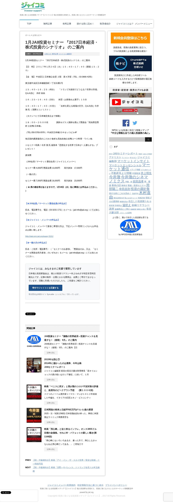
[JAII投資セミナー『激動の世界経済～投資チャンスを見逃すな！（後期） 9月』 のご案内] (34, 348)
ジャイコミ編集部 (65, 54)
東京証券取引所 (119, 198)
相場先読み (124, 201)
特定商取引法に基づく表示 (90, 485)
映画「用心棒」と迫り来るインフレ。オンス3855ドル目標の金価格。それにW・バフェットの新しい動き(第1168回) (70, 433)
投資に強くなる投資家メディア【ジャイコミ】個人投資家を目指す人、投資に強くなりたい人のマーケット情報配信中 (86, 489)
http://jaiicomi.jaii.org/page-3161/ (39, 236)
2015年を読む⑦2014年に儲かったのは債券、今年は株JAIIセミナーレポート (62, 363)
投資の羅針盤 (140, 189)
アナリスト (115, 157)
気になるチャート (130, 198)
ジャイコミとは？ (125, 24)
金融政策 (133, 209)
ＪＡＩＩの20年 (125, 213)
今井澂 (114, 177)
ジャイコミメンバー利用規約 (61, 485)
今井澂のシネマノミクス (128, 179)
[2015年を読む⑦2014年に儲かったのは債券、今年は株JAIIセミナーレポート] (34, 371)
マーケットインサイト (133, 161)
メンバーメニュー (143, 24)
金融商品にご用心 (122, 209)
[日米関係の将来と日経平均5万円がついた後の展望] (34, 422)
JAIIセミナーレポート (125, 153)
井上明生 (146, 173)
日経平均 (135, 194)
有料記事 (67, 24)
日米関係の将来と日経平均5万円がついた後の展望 (68, 409)
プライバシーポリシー (116, 485)
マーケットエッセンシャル (125, 165)
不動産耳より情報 (121, 173)
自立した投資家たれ (138, 201)
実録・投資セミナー (137, 185)
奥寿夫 (124, 185)
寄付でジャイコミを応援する (45, 288)
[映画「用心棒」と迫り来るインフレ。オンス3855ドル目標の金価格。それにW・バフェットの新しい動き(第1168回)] (34, 441)
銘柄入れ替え (141, 209)
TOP (29, 24)
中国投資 (136, 173)
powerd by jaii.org (86, 492)
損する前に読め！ (85, 24)
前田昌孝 (138, 181)
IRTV (110, 154)
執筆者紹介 (105, 24)
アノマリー (125, 157)
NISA (140, 154)
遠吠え (126, 205)
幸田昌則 (124, 188)
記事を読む (51, 353)
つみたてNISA (147, 154)
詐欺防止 (118, 205)
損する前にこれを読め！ (120, 193)
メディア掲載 (135, 170)
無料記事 (47, 24)
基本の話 (116, 185)
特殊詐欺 (141, 198)
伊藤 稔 (128, 182)
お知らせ (47, 54)
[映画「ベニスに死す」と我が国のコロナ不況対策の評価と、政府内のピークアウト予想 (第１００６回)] (34, 398)
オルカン (133, 158)
